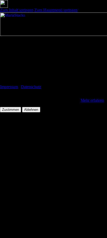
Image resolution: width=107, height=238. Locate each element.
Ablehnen (31, 110)
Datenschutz (31, 87)
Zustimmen (10, 110)
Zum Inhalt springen (16, 10)
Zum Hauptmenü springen (55, 10)
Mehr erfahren (92, 100)
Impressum (9, 87)
